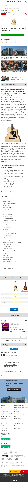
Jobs (15, 416)
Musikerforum (5, 474)
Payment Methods (5, 423)
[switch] (9, 434)
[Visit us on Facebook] (11, 480)
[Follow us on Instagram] (14, 480)
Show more (13, 309)
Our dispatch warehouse (7, 425)
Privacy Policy (21, 474)
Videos (2, 421)
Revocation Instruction (9, 475)
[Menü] (10, 433)
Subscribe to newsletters (13, 389)
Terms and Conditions (18, 475)
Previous (2, 19)
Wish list (13, 352)
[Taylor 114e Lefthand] (11, 41)
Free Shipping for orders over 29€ (21, 408)
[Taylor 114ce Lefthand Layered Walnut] (2, 41)
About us (3, 405)
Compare (23, 337)
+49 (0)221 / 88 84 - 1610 (17, 79)
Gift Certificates (5, 428)
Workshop (3, 418)
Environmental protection (21, 425)
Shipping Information (19, 421)
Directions (17, 428)
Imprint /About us (15, 474)
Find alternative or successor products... (12, 35)
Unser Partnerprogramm (20, 414)
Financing (16, 411)
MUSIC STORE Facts (19, 405)
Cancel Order (4, 430)
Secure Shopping (18, 423)
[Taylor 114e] (15, 41)
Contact (10, 474)
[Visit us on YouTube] (17, 480)
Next (25, 19)
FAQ (2, 407)
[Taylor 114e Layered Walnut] (6, 41)
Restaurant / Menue (19, 418)
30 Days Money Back (6, 411)
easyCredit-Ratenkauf (6, 414)
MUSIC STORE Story (6, 416)
